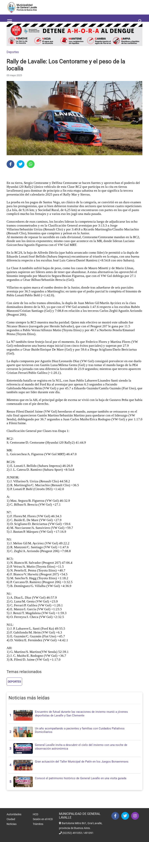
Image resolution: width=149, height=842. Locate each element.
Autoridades (14, 814)
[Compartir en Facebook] (10, 164)
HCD (35, 814)
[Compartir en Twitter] (20, 164)
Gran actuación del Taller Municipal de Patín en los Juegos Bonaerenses (81, 761)
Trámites (38, 824)
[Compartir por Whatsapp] (31, 164)
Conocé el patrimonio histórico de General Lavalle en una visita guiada (80, 778)
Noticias (11, 824)
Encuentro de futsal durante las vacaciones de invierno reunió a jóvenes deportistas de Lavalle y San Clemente (81, 713)
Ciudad (11, 819)
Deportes (13, 52)
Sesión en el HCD (43, 819)
